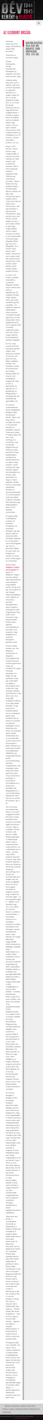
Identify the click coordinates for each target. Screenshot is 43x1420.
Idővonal (7, 1406)
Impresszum (38, 1416)
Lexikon (11, 1409)
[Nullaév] (17, 10)
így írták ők (31, 1406)
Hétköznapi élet (34, 1409)
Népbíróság (7, 1412)
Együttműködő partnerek (22, 1418)
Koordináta (15, 1406)
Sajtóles (23, 1406)
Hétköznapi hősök (22, 1409)
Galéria (5, 1409)
